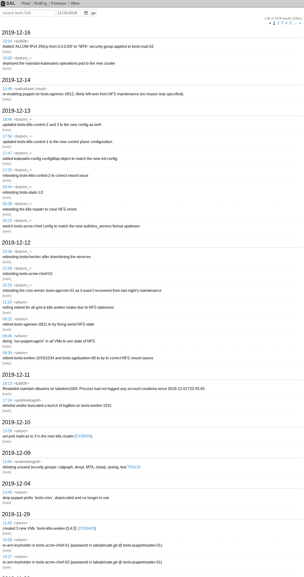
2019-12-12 (16, 243)
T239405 (83, 436)
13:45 (7, 492)
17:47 (7, 153)
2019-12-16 (16, 32)
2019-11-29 (16, 514)
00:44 (7, 187)
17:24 (7, 400)
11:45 (7, 523)
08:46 (7, 336)
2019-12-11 (16, 375)
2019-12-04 (16, 484)
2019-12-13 (16, 111)
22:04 (7, 41)
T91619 (133, 467)
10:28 (7, 540)
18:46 (7, 119)
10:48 (7, 89)
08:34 (7, 353)
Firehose (58, 3)
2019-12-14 (16, 80)
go (93, 13)
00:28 (7, 204)
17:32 (7, 170)
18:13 (7, 383)
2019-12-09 (16, 453)
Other (75, 3)
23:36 (7, 252)
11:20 (7, 302)
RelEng (40, 3)
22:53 (7, 285)
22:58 (7, 268)
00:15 (7, 221)
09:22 (7, 319)
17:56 (7, 136)
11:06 (7, 462)
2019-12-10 (16, 422)
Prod (26, 3)
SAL (10, 3)
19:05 (7, 58)
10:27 (7, 557)
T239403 (87, 528)
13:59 (7, 431)
